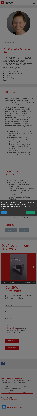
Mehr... (4, 213)
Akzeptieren (30, 213)
